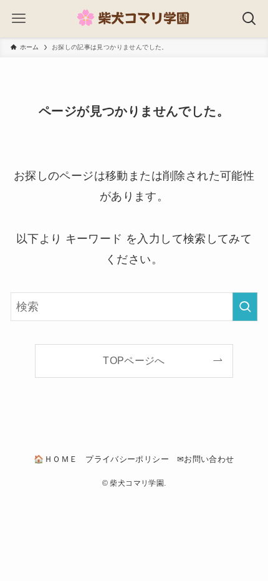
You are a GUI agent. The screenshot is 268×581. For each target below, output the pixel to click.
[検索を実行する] (244, 306)
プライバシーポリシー (127, 459)
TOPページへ (134, 360)
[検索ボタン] (249, 18)
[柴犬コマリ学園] (134, 18)
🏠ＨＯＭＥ (55, 459)
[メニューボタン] (18, 18)
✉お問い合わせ (205, 459)
